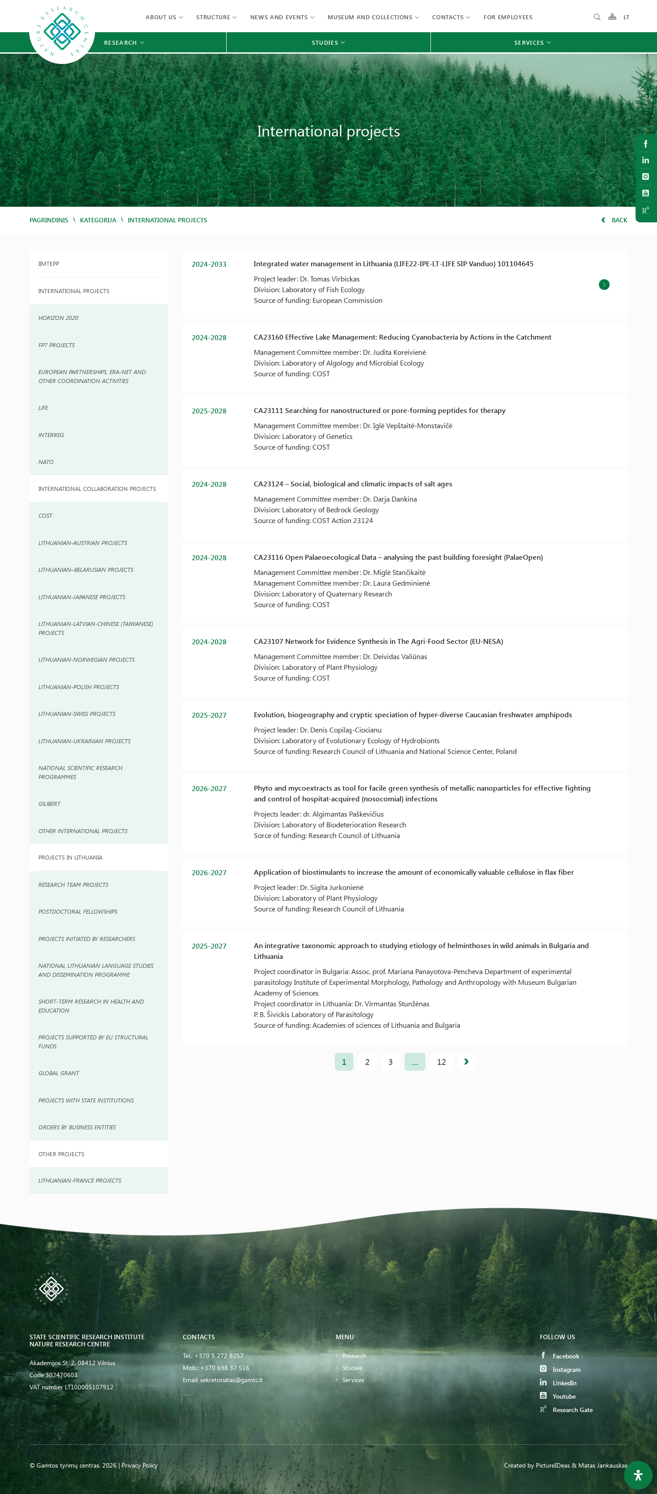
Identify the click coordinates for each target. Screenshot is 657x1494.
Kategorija (98, 220)
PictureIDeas (553, 1465)
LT (626, 17)
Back (619, 220)
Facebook (565, 1356)
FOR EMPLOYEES (508, 17)
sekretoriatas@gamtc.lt (231, 1379)
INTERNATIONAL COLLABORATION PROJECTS (97, 488)
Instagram (566, 1369)
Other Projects (61, 1154)
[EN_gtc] (62, 63)
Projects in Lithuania (70, 857)
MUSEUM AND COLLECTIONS (370, 17)
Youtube (563, 1396)
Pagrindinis (48, 220)
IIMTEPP (48, 263)
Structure (213, 17)
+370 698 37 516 (224, 1367)
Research (354, 1355)
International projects (74, 290)
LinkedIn (564, 1383)
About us (161, 17)
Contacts (447, 17)
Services (353, 1379)
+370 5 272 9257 (219, 1355)
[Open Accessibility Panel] (638, 1475)
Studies (352, 1367)
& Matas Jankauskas (600, 1465)
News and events (279, 17)
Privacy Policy (140, 1465)
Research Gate (572, 1409)
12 (441, 1061)
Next (467, 1062)
